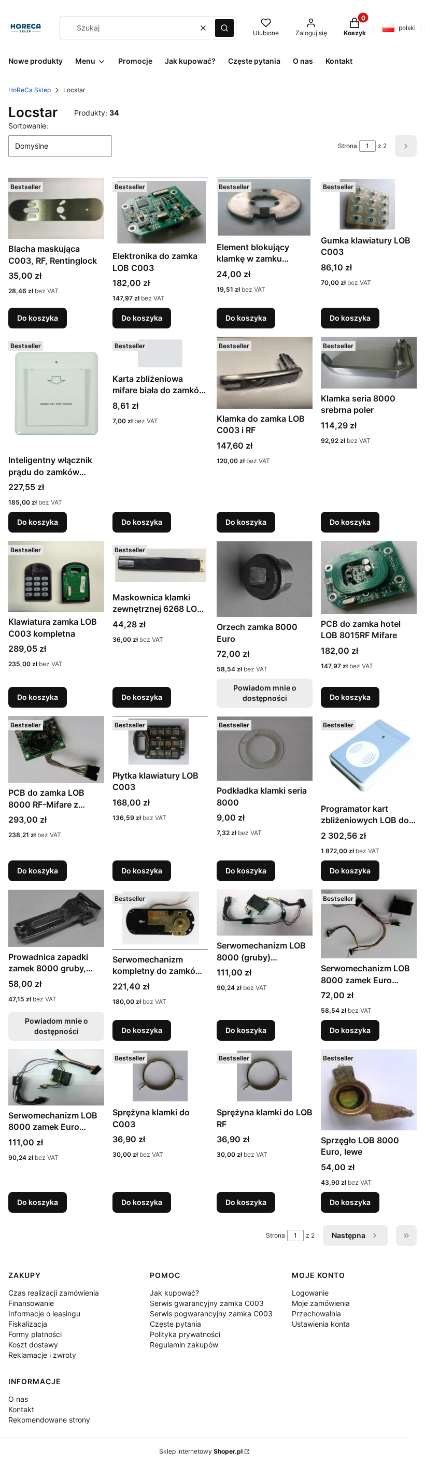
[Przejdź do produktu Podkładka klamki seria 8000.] (265, 748)
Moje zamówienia (321, 1303)
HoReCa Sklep (29, 90)
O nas (18, 1399)
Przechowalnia (316, 1313)
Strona (347, 146)
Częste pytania (175, 1323)
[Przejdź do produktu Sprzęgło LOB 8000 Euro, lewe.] (369, 1089)
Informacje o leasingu (44, 1313)
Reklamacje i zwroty (42, 1355)
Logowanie (310, 1292)
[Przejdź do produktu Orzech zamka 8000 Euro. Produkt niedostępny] (265, 579)
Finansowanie (31, 1303)
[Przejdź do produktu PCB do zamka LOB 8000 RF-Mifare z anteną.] (56, 749)
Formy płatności (35, 1334)
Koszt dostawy (33, 1344)
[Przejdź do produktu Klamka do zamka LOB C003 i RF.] (265, 373)
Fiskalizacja (27, 1323)
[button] (224, 28)
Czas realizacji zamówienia (53, 1292)
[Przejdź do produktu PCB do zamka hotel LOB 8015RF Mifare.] (369, 577)
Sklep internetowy (201, 1451)
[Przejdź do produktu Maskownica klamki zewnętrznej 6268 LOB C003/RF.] (160, 564)
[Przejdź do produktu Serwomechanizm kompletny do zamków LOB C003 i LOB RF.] (160, 919)
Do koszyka (37, 317)
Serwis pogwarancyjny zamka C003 (211, 1313)
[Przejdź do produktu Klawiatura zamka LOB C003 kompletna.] (56, 576)
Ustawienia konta (321, 1323)
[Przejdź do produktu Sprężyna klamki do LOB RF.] (265, 1075)
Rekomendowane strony (49, 1419)
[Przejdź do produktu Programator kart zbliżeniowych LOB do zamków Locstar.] (369, 757)
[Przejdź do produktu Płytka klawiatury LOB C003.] (160, 740)
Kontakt (21, 1409)
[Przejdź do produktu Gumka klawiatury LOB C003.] (369, 204)
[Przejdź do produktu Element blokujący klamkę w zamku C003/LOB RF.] (265, 207)
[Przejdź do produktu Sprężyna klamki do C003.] (160, 1075)
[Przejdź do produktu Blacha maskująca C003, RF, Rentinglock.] (56, 208)
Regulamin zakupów (184, 1344)
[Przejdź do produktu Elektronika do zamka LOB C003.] (160, 212)
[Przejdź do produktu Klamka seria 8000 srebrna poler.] (369, 363)
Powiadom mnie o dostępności (264, 692)
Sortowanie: (28, 125)
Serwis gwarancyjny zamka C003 (207, 1303)
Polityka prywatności (185, 1334)
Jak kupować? (174, 1292)
